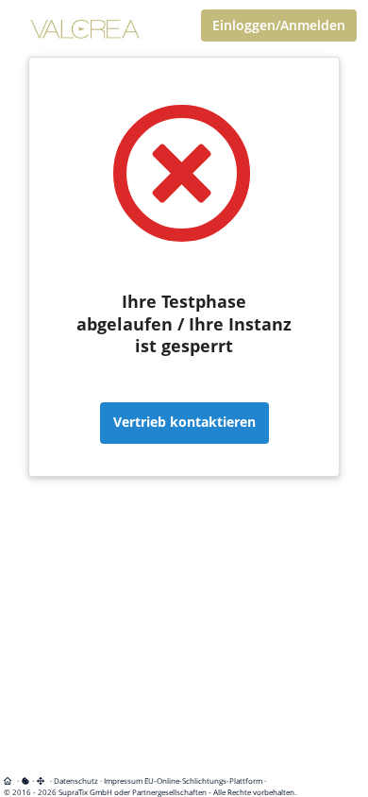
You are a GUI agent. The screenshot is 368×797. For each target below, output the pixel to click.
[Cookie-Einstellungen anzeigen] (25, 780)
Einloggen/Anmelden (278, 25)
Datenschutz (76, 780)
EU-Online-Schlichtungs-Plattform (203, 780)
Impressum (123, 780)
